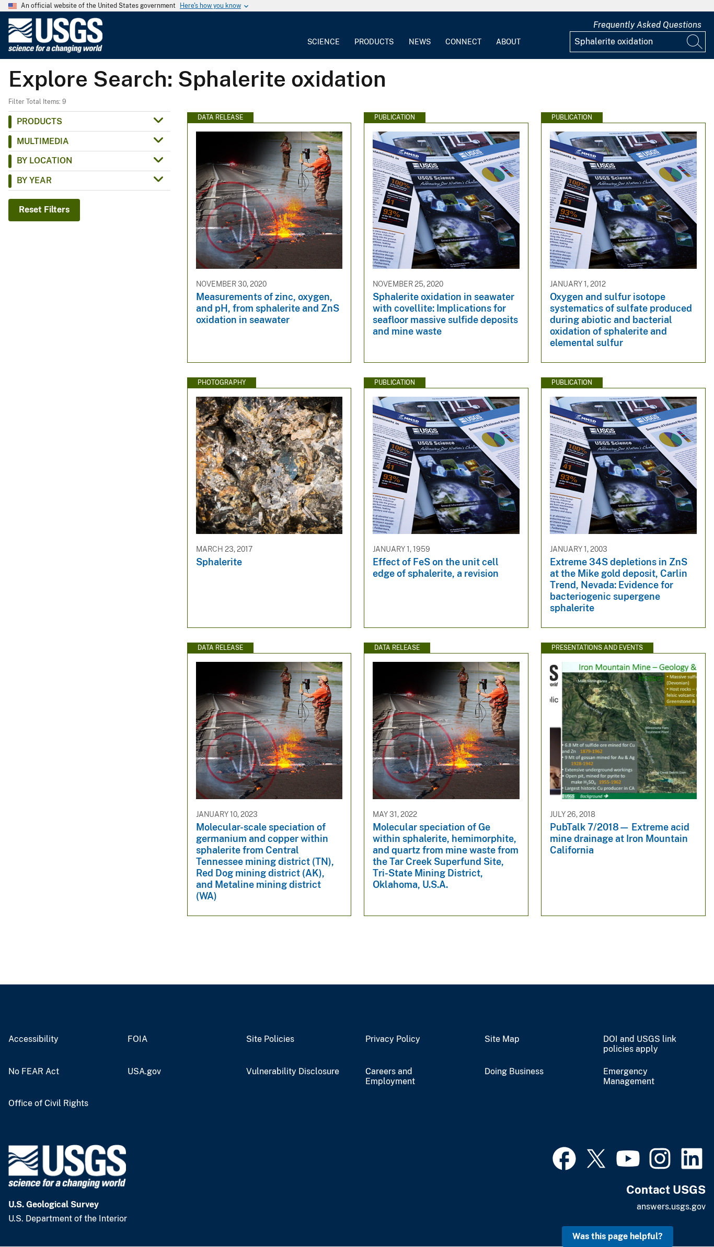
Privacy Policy (392, 1039)
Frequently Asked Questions (647, 25)
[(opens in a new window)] (564, 1157)
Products (374, 42)
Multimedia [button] (43, 141)
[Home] (55, 50)
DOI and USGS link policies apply (639, 1044)
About (508, 42)
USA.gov (144, 1071)
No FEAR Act (33, 1071)
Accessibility (33, 1039)
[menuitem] (323, 35)
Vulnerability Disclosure (292, 1071)
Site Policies (270, 1039)
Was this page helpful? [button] (617, 1236)
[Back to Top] (676, 1209)
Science (323, 42)
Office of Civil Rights (48, 1103)
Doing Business (514, 1071)
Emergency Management (628, 1076)
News (420, 42)
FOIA (137, 1039)
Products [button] (39, 121)
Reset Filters (44, 210)
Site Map (502, 1039)
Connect (463, 42)
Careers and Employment (390, 1076)
